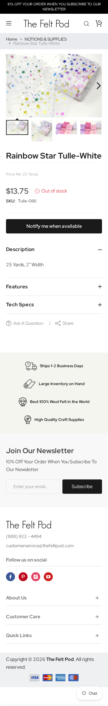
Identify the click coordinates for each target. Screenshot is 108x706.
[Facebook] (10, 576)
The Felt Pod (60, 659)
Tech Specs (20, 304)
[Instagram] (35, 576)
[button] (9, 23)
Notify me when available (54, 226)
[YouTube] (48, 576)
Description (20, 249)
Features (17, 286)
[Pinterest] (23, 576)
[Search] (86, 23)
